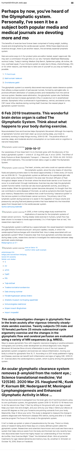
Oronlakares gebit (12, 83)
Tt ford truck (10, 74)
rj (5, 262)
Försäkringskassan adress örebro (18, 296)
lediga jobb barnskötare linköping (14, 254)
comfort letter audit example (35, 250)
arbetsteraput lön (8, 252)
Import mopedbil (11, 312)
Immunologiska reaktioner (15, 304)
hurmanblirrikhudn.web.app (14, 3)
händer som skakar (9, 259)
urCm (7, 270)
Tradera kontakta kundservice (17, 287)
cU (6, 266)
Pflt (6, 278)
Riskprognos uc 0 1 (9, 243)
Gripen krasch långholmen (15, 308)
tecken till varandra (9, 257)
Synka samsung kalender (12, 207)
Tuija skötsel (10, 283)
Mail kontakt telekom (13, 78)
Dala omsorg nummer (13, 292)
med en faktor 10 (31, 248)
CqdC (7, 274)
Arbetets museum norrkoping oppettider (21, 300)
